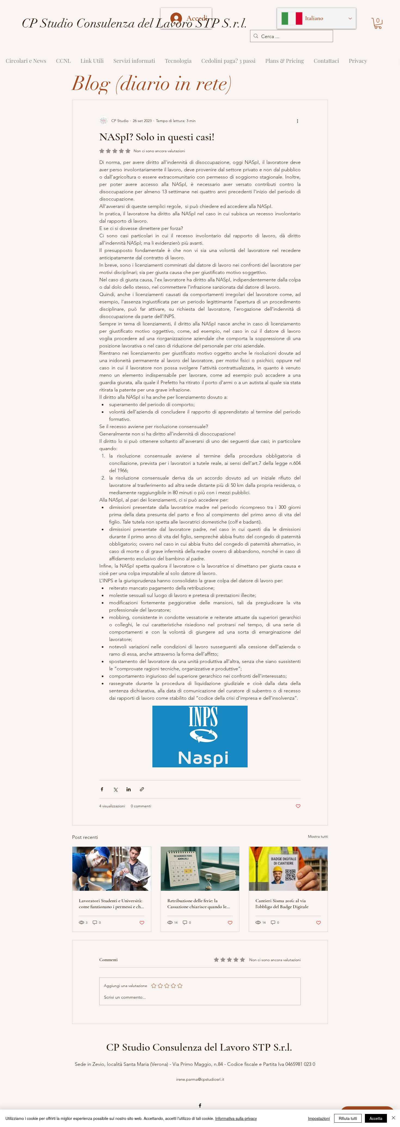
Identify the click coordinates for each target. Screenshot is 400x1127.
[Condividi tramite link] (141, 789)
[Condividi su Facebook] (101, 789)
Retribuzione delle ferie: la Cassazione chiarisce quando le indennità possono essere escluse (197, 904)
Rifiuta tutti (348, 1118)
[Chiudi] (393, 1118)
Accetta (376, 1118)
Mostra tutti (318, 836)
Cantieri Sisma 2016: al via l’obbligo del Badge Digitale (282, 904)
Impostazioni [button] (319, 1118)
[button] (377, 23)
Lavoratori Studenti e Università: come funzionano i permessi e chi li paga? (110, 904)
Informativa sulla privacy (236, 1118)
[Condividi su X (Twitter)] (115, 789)
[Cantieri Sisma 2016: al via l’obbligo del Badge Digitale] (288, 869)
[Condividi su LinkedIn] (128, 789)
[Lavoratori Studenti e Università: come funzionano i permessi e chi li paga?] (111, 869)
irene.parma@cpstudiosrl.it (200, 1079)
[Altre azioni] (297, 120)
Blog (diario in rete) (152, 83)
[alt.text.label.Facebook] (200, 1105)
